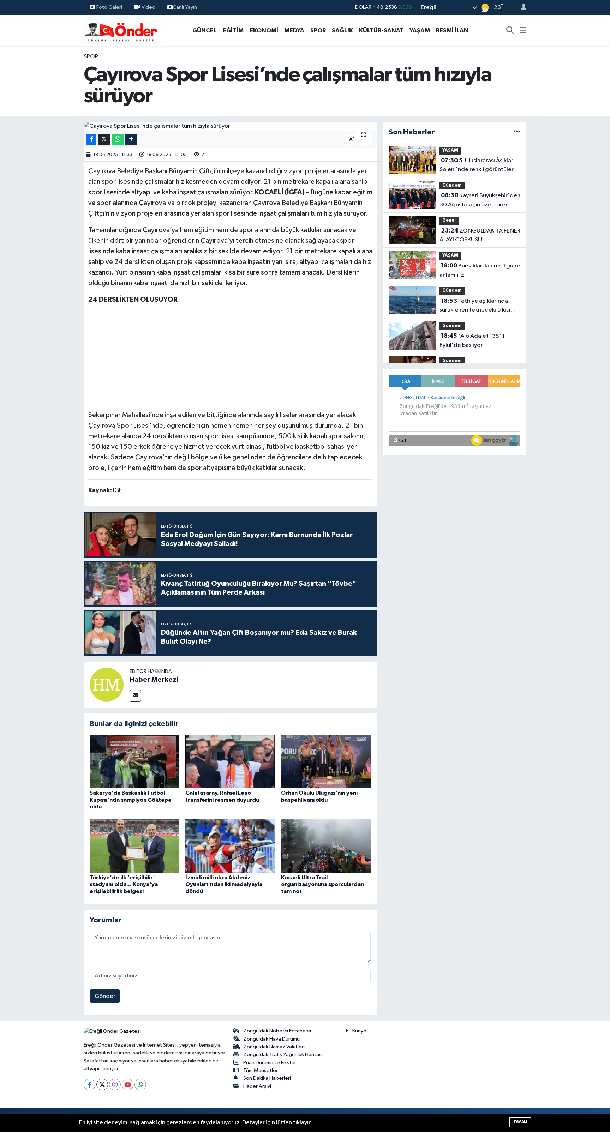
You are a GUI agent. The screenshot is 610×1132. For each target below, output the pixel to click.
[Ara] (510, 30)
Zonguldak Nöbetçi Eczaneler (277, 1031)
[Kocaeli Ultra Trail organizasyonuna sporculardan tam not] (326, 846)
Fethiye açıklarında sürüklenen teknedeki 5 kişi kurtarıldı (474, 306)
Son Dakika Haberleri (267, 1078)
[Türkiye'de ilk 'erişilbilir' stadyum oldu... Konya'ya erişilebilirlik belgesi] (134, 846)
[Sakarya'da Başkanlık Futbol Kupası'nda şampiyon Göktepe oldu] (134, 761)
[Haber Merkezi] (107, 684)
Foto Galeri (109, 7)
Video (148, 7)
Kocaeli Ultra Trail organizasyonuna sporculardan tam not (322, 884)
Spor (91, 57)
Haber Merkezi (154, 679)
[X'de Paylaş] (104, 139)
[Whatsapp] (140, 1084)
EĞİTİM (233, 31)
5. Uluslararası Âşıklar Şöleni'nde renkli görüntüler (476, 165)
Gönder (105, 996)
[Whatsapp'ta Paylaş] (118, 139)
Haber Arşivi (257, 1086)
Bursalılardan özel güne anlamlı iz (479, 270)
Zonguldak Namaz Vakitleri (274, 1046)
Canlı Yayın (185, 7)
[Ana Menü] (523, 30)
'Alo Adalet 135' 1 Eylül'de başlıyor (472, 340)
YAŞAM (419, 31)
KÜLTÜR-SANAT (381, 31)
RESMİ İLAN (452, 31)
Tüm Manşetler (260, 1070)
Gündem (452, 185)
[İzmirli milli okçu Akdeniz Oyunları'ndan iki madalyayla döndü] (230, 846)
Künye (359, 1031)
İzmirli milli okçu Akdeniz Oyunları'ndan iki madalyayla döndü (223, 884)
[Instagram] (115, 1084)
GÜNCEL (204, 31)
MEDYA (294, 31)
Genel (449, 220)
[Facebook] (89, 1084)
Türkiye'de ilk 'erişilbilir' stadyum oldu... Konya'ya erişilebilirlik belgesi (124, 884)
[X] (102, 1084)
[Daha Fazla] (131, 139)
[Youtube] (127, 1084)
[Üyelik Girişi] (520, 7)
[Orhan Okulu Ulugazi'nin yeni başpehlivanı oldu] (326, 761)
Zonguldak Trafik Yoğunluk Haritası (283, 1054)
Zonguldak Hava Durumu (271, 1039)
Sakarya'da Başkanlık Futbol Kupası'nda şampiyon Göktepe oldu (131, 799)
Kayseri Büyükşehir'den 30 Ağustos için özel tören (479, 200)
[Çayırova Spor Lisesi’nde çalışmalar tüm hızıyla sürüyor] (230, 126)
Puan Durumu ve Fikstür (269, 1062)
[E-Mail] (135, 696)
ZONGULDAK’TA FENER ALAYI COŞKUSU (479, 235)
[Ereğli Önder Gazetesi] (120, 30)
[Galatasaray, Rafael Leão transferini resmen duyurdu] (230, 761)
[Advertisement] (230, 360)
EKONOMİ (264, 31)
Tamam (520, 1122)
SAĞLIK (342, 31)
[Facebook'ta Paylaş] (91, 139)
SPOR (318, 31)
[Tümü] (517, 132)
